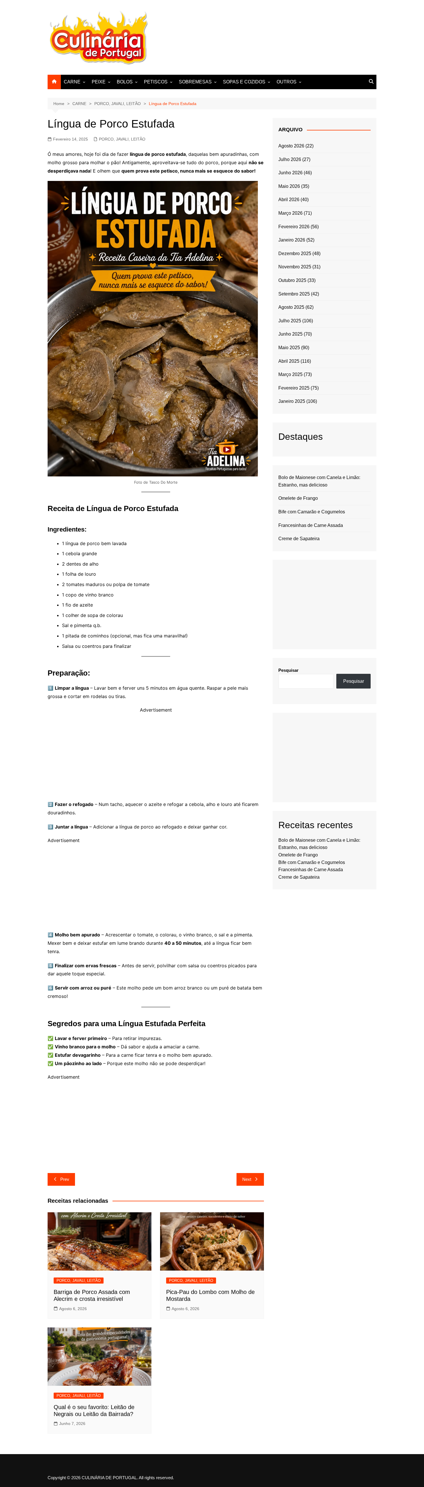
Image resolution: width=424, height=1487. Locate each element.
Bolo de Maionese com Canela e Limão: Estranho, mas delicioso (319, 481)
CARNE (72, 81)
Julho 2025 (289, 320)
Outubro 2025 (292, 280)
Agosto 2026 (291, 145)
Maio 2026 (289, 186)
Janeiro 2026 (291, 239)
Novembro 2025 (294, 266)
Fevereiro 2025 (293, 388)
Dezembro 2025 (294, 253)
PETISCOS (156, 81)
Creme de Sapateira (299, 538)
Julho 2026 (289, 159)
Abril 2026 (288, 199)
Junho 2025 (290, 334)
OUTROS (287, 81)
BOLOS (125, 81)
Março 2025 (290, 374)
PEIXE (99, 81)
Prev (64, 1179)
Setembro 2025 (294, 293)
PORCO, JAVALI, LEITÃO (122, 139)
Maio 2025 (289, 347)
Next (246, 1179)
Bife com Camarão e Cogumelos (311, 511)
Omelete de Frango (298, 498)
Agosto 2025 (291, 307)
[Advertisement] (271, 36)
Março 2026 (290, 213)
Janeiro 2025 (291, 401)
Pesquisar (288, 670)
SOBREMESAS (195, 81)
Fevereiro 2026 (293, 226)
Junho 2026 (290, 172)
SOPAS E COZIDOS (244, 81)
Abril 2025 (288, 361)
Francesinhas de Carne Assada (310, 525)
